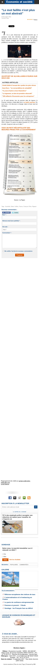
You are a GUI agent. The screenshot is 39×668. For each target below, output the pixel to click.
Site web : (5, 226)
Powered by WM (30, 664)
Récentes (5, 564)
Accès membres (8, 664)
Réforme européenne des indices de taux (20, 594)
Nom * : (4, 214)
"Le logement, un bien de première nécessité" (17, 93)
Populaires (14, 564)
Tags (23, 664)
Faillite (16, 206)
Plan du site (17, 664)
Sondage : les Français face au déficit (19, 608)
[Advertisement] (18, 280)
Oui (5, 554)
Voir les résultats (14, 559)
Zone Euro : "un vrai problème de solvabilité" (17, 88)
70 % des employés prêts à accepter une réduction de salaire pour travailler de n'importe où (17, 517)
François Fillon (27, 206)
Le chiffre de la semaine (19, 511)
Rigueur (34, 206)
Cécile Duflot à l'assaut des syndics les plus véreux (19, 85)
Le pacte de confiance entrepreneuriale (19, 602)
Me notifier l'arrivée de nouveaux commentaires (18, 251)
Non (5, 556)
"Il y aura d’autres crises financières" (14, 91)
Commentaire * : (7, 232)
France (21, 206)
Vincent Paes (5, 18)
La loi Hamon (5, 484)
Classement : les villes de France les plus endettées (10, 584)
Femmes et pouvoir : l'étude (15, 605)
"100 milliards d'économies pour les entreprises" (18, 96)
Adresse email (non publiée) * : (11, 220)
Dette (12, 206)
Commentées (24, 564)
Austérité (7, 206)
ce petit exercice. (29, 102)
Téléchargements (8, 590)
